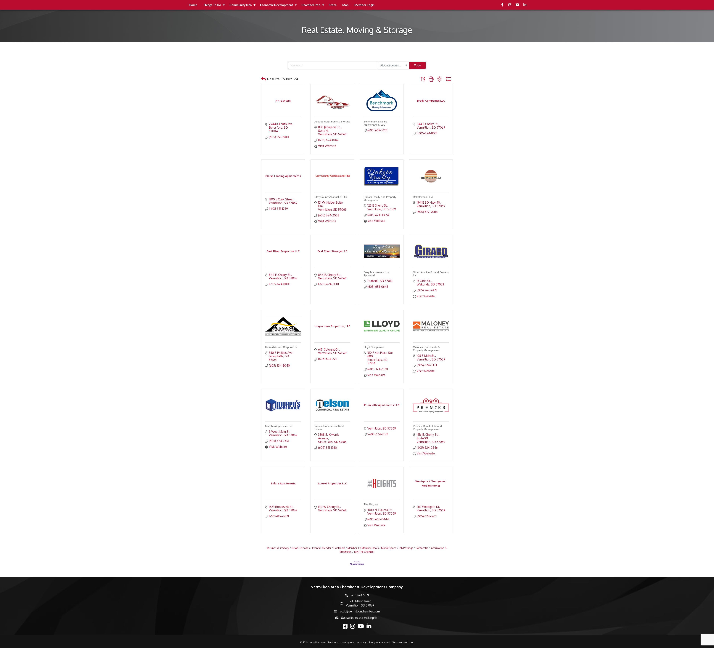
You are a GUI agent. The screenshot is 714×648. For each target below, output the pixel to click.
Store (333, 5)
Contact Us (422, 548)
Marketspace (388, 548)
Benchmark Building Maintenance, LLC (375, 123)
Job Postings (406, 548)
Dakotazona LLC (423, 196)
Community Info (240, 5)
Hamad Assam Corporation (281, 347)
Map (345, 5)
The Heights (371, 504)
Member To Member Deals (363, 548)
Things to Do (212, 5)
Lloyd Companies (374, 347)
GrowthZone (407, 642)
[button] (263, 79)
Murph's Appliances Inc (278, 425)
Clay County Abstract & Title (330, 196)
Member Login (364, 5)
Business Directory (278, 548)
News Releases (301, 548)
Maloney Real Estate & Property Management (426, 349)
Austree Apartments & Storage (332, 121)
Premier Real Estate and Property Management (427, 427)
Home (193, 5)
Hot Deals (339, 548)
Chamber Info (310, 5)
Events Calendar (321, 548)
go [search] (419, 65)
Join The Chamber (364, 551)
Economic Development (276, 5)
